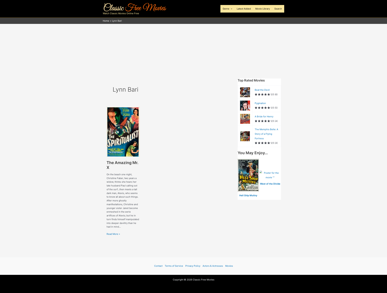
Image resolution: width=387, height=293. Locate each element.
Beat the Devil (262, 89)
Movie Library (262, 8)
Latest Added (244, 8)
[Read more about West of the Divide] (270, 175)
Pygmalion (260, 103)
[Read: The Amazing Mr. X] (123, 131)
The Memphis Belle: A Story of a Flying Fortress (266, 134)
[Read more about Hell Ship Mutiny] (249, 175)
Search (278, 8)
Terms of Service (174, 265)
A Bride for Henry (264, 116)
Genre (226, 8)
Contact (158, 265)
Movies (229, 265)
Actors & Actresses (213, 265)
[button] (230, 9)
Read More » (113, 234)
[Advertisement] (193, 47)
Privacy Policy (192, 265)
